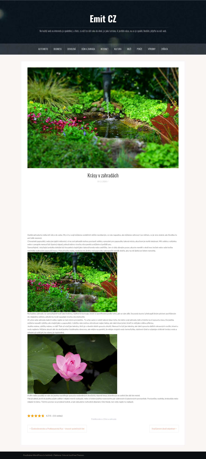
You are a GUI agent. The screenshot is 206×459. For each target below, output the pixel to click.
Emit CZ (103, 18)
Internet (104, 49)
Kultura (117, 49)
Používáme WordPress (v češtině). (38, 455)
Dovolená (71, 49)
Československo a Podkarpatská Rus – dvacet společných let (57, 428)
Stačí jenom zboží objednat (163, 428)
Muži (129, 49)
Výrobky (151, 49)
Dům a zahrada (88, 49)
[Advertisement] (103, 206)
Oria (64, 455)
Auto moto (43, 49)
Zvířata (164, 49)
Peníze (139, 49)
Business (58, 49)
